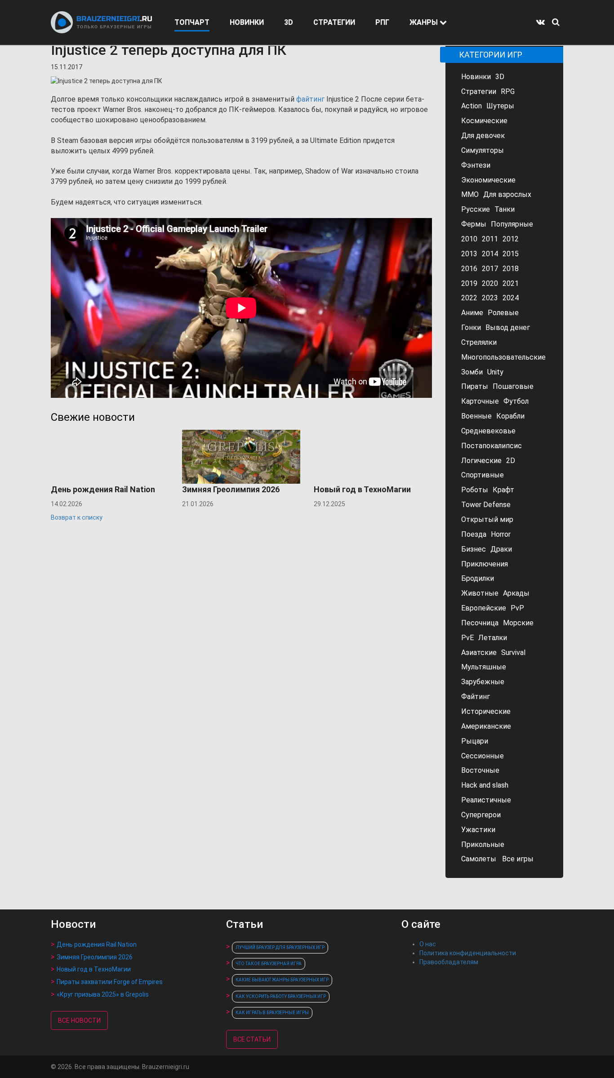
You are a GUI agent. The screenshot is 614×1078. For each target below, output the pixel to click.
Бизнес (473, 549)
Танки (504, 209)
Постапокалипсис (491, 445)
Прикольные (482, 844)
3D (288, 22)
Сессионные (482, 756)
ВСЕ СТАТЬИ (252, 1039)
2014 (490, 253)
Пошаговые (513, 386)
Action (471, 106)
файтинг (310, 99)
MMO (470, 194)
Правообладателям (448, 962)
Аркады (516, 593)
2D (510, 460)
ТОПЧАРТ (191, 22)
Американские (486, 726)
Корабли (510, 416)
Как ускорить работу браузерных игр (281, 996)
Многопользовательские (503, 357)
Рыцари (474, 741)
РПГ (382, 22)
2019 (469, 283)
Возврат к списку (76, 517)
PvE (467, 637)
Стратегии (478, 91)
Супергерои (481, 815)
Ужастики (478, 829)
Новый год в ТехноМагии (94, 969)
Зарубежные (482, 681)
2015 (511, 253)
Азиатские (479, 652)
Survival (513, 652)
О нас (427, 944)
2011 (490, 239)
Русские (475, 209)
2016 (469, 268)
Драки (501, 549)
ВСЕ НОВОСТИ (79, 1020)
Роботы (474, 490)
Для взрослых (507, 194)
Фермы (473, 224)
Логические (481, 460)
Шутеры (500, 106)
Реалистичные (486, 800)
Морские (518, 623)
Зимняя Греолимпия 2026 (95, 957)
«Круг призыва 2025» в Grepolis (103, 994)
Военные (476, 416)
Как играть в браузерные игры (272, 1012)
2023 (490, 298)
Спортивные (482, 475)
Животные (479, 593)
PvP (517, 608)
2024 (511, 298)
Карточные (480, 401)
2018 (511, 268)
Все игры (518, 859)
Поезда (473, 534)
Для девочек (483, 135)
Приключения (484, 564)
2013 (469, 253)
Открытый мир (487, 519)
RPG (508, 91)
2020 (490, 283)
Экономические (488, 180)
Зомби (472, 372)
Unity (495, 372)
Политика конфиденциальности (467, 953)
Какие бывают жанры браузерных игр (282, 979)
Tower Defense (486, 504)
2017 (490, 268)
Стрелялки (479, 342)
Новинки (476, 76)
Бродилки (477, 578)
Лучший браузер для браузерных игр (280, 947)
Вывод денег (507, 327)
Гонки (471, 327)
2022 (469, 298)
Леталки (492, 637)
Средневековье (488, 431)
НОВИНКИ (247, 22)
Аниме (472, 312)
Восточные (480, 770)
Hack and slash (484, 785)
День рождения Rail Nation (97, 944)
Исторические (486, 711)
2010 (469, 239)
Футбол (516, 401)
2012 (511, 239)
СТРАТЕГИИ (334, 22)
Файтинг (475, 696)
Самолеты (478, 859)
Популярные (512, 224)
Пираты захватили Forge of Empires (110, 981)
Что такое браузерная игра (269, 963)
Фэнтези (475, 165)
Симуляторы (482, 150)
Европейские (483, 608)
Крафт (503, 490)
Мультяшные (483, 667)
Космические (484, 120)
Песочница (479, 623)
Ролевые (503, 312)
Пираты (474, 386)
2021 (511, 283)
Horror (501, 534)
